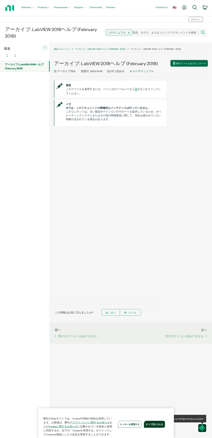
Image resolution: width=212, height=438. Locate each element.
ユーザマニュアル (143, 71)
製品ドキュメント (62, 49)
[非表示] (45, 48)
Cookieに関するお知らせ (63, 426)
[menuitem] (27, 8)
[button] (129, 32)
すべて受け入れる (154, 424)
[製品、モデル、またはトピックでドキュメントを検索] (203, 32)
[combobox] (151, 32)
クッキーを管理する (129, 424)
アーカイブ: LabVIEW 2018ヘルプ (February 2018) (24, 66)
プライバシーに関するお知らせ (91, 422)
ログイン (195, 19)
